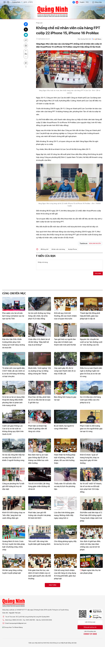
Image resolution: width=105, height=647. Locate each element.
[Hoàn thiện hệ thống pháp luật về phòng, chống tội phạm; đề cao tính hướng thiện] (65, 445)
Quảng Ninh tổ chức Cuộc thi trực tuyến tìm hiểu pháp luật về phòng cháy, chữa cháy (13, 545)
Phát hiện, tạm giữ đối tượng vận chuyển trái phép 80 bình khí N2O (39, 515)
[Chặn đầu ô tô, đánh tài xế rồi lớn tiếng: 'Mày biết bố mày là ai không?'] (39, 330)
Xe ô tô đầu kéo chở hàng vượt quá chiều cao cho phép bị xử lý (90, 400)
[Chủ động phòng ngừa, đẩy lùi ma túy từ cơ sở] (65, 532)
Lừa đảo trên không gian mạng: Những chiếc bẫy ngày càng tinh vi (64, 515)
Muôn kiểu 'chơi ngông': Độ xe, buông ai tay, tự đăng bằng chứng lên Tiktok (39, 371)
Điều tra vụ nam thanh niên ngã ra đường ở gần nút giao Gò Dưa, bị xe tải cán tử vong (91, 372)
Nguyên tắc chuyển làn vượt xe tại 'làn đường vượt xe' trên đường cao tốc (91, 342)
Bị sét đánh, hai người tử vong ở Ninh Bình (64, 427)
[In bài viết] (26, 45)
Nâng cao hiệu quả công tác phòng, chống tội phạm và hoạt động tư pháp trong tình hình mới (91, 603)
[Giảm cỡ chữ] (26, 57)
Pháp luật (39, 23)
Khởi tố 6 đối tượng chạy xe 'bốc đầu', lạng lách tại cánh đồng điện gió (13, 515)
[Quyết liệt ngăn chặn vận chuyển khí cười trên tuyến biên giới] (39, 619)
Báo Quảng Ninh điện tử (52, 11)
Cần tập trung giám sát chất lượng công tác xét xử (39, 600)
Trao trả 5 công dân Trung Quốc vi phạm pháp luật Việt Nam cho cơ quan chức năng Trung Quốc (13, 632)
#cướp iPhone (72, 249)
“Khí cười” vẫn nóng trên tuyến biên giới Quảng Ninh (39, 542)
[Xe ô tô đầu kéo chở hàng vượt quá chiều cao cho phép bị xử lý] (91, 388)
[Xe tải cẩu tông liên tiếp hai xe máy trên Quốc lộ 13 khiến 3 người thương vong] (13, 445)
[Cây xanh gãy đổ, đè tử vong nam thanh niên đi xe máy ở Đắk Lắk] (65, 359)
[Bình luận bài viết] (26, 63)
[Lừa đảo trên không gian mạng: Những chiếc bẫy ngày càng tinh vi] (65, 503)
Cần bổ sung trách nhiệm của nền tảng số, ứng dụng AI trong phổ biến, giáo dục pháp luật (65, 574)
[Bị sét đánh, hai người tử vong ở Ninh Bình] (65, 417)
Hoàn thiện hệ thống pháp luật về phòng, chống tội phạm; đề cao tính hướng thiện (64, 459)
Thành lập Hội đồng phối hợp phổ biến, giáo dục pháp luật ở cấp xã (90, 316)
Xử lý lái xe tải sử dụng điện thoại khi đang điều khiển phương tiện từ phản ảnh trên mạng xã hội (13, 401)
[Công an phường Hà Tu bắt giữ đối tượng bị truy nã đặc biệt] (13, 474)
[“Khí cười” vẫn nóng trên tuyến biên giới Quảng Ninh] (39, 532)
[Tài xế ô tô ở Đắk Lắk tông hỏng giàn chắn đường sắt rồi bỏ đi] (39, 474)
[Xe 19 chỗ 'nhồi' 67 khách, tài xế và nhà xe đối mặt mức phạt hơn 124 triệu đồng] (91, 474)
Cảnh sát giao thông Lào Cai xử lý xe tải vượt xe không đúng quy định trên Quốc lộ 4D (13, 430)
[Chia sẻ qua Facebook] (26, 24)
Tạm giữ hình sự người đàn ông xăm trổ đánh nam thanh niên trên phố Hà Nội (65, 342)
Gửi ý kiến (98, 273)
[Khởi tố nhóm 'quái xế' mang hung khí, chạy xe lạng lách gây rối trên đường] (91, 445)
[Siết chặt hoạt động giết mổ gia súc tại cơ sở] (65, 619)
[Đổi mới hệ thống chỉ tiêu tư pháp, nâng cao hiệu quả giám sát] (65, 590)
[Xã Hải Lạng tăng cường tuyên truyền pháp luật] (13, 561)
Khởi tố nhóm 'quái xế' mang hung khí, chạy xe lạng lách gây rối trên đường (89, 459)
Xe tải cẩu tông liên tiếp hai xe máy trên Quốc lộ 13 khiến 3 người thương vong (13, 457)
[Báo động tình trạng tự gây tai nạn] (65, 388)
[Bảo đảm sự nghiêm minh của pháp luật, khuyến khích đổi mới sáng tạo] (13, 590)
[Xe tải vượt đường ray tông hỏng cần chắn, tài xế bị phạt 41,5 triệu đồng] (39, 304)
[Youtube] (77, 2)
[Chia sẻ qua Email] (26, 35)
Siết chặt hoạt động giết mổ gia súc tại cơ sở (64, 629)
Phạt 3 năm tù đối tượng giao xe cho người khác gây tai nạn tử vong (91, 428)
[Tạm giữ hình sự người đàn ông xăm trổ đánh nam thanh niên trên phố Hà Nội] (65, 330)
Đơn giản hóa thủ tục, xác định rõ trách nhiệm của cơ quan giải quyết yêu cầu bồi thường (39, 574)
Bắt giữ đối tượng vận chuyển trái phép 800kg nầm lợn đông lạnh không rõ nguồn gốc (91, 632)
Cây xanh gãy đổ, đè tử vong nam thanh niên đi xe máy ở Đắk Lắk (65, 371)
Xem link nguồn (95, 243)
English (82, 2)
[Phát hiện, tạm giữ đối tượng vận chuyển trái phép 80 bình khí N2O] (39, 503)
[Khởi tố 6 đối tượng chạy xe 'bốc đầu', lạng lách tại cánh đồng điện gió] (13, 503)
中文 (87, 2)
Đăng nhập (98, 2)
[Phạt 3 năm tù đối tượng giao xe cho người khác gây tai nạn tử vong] (91, 417)
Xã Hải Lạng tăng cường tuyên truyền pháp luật (12, 571)
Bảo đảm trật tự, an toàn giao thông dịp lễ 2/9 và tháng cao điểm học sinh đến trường (38, 459)
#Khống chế (44, 249)
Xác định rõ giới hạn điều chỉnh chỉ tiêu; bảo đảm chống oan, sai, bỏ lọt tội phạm (90, 545)
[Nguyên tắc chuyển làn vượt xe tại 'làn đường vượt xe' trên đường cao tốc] (91, 330)
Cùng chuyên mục (14, 293)
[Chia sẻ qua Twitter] (26, 29)
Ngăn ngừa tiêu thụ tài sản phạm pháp (90, 571)
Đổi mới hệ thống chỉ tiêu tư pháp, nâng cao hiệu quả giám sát (65, 602)
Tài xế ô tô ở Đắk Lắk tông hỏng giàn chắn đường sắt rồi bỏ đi (39, 486)
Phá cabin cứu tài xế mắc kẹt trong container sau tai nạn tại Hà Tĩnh (13, 316)
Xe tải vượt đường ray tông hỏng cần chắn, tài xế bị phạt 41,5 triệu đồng (39, 316)
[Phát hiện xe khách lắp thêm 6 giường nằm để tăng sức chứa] (39, 417)
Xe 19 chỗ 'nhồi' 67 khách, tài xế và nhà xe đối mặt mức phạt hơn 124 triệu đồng (91, 487)
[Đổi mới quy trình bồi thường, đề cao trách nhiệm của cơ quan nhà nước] (65, 304)
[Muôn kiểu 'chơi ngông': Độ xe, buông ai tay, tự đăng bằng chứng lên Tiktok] (39, 359)
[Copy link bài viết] (26, 40)
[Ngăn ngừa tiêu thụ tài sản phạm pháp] (91, 561)
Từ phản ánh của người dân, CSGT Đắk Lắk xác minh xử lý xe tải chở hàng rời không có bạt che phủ (13, 372)
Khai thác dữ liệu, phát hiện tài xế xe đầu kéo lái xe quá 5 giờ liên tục (39, 400)
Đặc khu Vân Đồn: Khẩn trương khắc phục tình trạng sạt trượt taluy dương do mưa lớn (13, 343)
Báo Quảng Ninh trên (84, 39)
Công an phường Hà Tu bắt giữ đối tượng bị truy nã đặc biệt (13, 486)
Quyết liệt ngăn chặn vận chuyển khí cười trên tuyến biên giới (39, 631)
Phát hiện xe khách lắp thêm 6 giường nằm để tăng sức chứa (37, 428)
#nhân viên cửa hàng (58, 249)
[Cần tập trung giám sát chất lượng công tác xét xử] (39, 590)
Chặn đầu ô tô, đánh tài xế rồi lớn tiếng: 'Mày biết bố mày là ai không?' (39, 342)
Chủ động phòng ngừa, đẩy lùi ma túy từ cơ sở (65, 542)
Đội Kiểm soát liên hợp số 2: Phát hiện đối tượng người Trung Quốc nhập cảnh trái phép (91, 516)
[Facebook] (73, 2)
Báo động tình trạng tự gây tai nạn (65, 398)
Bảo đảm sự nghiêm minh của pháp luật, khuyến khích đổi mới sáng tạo (13, 602)
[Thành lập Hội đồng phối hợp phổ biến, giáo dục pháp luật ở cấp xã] (91, 304)
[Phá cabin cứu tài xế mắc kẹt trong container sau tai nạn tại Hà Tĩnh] (13, 304)
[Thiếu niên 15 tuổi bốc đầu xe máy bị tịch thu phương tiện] (65, 474)
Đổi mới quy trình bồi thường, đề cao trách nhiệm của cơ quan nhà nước (65, 316)
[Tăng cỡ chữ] (26, 51)
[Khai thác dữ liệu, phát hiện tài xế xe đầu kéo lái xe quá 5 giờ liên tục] (39, 388)
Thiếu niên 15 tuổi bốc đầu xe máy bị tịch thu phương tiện (65, 486)
